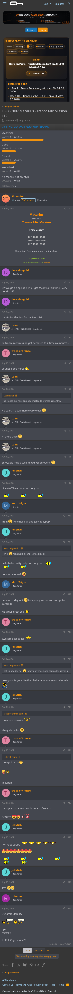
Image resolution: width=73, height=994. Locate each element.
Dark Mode (10, 979)
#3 (70, 311)
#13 (69, 632)
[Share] (65, 209)
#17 (69, 803)
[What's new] (69, 4)
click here (47, 262)
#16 (69, 750)
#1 (70, 208)
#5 (70, 363)
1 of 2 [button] (27, 950)
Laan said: (9, 395)
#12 (69, 594)
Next (37, 950)
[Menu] (5, 4)
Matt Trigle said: (12, 548)
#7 (70, 430)
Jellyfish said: (10, 756)
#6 (70, 388)
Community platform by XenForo (29, 991)
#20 (69, 908)
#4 (70, 337)
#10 (69, 515)
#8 (70, 456)
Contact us (7, 984)
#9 (70, 482)
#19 (69, 882)
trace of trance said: (13, 713)
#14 (69, 658)
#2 (70, 282)
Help (52, 984)
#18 (69, 837)
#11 (69, 541)
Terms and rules (24, 984)
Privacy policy (41, 984)
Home (61, 984)
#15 (69, 707)
